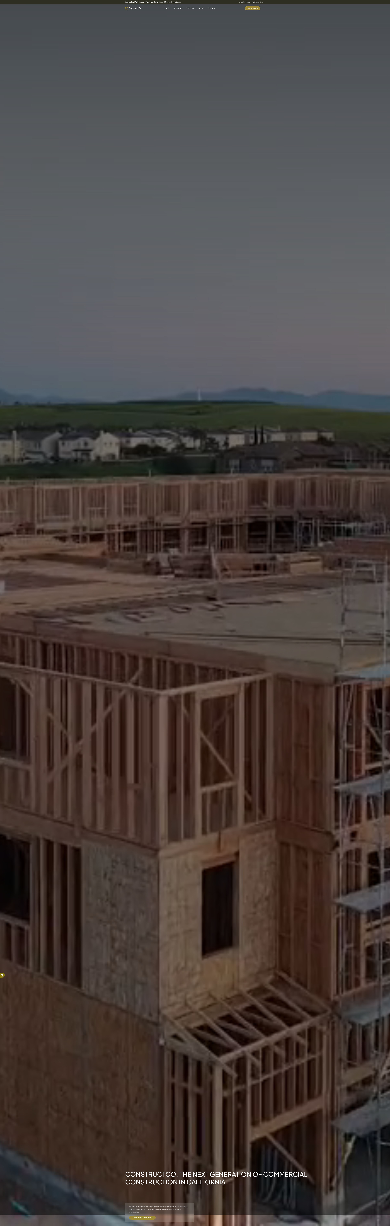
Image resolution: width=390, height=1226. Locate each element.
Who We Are (177, 8)
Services (189, 8)
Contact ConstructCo (141, 1218)
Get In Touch (253, 8)
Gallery (201, 8)
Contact (211, 8)
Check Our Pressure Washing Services (251, 2)
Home (168, 8)
